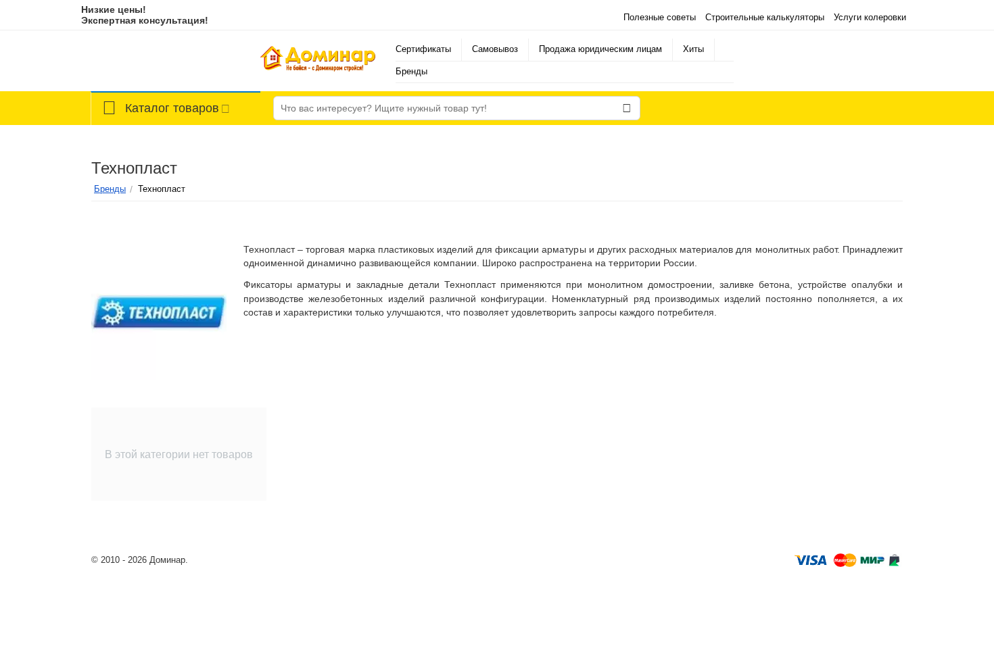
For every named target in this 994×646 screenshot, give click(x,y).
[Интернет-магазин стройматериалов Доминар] (317, 60)
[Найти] (626, 108)
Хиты (693, 49)
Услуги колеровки (870, 17)
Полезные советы (659, 17)
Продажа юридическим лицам (600, 49)
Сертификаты (423, 49)
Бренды (411, 71)
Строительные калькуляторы (764, 17)
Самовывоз (495, 49)
